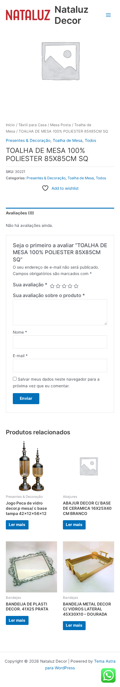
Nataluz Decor (71, 15)
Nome (20, 332)
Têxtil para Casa (32, 125)
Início (10, 125)
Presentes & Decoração (28, 140)
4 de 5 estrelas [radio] (70, 286)
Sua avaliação (30, 285)
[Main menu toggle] (108, 15)
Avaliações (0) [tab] (20, 213)
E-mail (20, 355)
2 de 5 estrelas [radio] (58, 286)
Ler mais (17, 524)
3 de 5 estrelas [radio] (64, 286)
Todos (90, 140)
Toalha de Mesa (67, 140)
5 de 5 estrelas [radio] (76, 286)
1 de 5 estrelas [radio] (52, 286)
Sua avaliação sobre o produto (49, 295)
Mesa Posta (60, 125)
